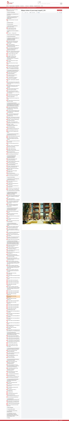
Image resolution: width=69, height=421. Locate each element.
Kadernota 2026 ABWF (11, 357)
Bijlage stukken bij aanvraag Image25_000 (11, 285)
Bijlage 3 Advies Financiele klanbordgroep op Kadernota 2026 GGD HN (13, 150)
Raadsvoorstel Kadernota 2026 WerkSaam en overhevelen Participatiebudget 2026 (12, 362)
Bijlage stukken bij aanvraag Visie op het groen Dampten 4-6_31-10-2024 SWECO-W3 (13, 330)
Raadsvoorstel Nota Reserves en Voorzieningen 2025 (12, 181)
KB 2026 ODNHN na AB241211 (12, 342)
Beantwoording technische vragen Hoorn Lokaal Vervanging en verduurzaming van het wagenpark (13, 92)
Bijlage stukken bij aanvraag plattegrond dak (13, 321)
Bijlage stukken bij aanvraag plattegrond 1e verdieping (13, 311)
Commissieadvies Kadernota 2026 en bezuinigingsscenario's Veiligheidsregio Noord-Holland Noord (13, 115)
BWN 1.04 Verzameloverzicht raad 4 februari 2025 (12, 405)
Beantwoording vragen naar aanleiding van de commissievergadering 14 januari (13, 66)
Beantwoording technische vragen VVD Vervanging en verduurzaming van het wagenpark (13, 86)
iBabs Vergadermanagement (53, 420)
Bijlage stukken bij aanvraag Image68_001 (11, 302)
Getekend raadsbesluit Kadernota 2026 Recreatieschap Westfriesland (13, 162)
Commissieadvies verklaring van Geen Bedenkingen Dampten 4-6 (13, 250)
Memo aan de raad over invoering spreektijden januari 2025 (12, 10)
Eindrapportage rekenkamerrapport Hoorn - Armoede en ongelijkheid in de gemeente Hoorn (12, 205)
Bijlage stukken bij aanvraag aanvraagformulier (11, 273)
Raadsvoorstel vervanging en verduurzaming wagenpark (11, 73)
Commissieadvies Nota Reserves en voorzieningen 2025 (12, 186)
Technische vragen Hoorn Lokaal (12, 53)
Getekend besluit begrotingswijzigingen (13, 403)
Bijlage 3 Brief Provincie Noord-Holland (13, 239)
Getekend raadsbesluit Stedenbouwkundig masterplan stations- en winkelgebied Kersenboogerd (13, 45)
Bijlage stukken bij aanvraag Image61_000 (11, 294)
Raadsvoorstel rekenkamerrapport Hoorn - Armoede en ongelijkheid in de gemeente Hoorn (13, 196)
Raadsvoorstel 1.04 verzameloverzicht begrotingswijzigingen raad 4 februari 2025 (13, 401)
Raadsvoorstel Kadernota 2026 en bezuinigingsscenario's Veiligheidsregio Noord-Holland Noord (12, 108)
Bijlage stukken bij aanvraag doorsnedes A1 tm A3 (13, 276)
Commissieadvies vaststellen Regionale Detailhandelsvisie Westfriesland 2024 (13, 233)
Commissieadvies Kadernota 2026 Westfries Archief (12, 388)
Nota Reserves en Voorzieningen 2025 (13, 188)
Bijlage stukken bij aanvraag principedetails (11, 328)
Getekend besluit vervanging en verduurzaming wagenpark (12, 75)
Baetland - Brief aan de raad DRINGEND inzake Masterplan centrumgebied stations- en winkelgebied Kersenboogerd (12, 58)
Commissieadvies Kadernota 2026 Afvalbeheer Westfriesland (12, 356)
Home (11, 7)
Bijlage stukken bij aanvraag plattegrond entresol (13, 323)
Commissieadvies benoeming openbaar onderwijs (13, 216)
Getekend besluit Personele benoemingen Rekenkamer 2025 (11, 28)
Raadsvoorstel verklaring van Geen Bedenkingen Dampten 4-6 (12, 246)
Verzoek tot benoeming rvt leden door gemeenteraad (13, 219)
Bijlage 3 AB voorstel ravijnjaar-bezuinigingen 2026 (12, 171)
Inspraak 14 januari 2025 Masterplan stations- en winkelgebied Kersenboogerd (13, 68)
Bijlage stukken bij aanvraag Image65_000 (11, 296)
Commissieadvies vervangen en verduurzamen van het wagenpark (12, 78)
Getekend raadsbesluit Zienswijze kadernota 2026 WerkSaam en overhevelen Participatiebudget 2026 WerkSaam (13, 366)
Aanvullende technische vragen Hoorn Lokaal (13, 98)
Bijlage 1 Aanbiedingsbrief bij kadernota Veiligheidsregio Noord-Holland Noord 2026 (13, 117)
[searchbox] (49, 4)
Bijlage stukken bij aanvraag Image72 (13, 307)
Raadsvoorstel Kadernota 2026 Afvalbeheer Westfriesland (12, 351)
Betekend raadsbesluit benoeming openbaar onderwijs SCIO (12, 214)
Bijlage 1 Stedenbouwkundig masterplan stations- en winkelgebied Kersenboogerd (13, 52)
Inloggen (60, 420)
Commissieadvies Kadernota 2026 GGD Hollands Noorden (13, 141)
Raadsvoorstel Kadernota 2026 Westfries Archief (12, 383)
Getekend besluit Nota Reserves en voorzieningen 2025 (12, 184)
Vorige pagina (60, 10)
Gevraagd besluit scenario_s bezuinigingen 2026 (11, 390)
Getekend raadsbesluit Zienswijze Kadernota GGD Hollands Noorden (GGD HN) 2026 (12, 138)
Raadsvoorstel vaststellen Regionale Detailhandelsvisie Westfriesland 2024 (13, 227)
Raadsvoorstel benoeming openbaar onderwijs (12, 212)
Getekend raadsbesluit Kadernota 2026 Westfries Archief (13, 385)
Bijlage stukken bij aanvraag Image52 (13, 292)
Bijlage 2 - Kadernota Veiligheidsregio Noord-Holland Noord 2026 (13, 120)
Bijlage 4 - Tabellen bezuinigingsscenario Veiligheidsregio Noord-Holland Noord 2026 (12, 125)
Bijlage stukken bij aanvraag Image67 (13, 300)
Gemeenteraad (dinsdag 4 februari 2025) (21, 7)
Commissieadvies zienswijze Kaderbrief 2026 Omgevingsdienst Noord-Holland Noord (13, 341)
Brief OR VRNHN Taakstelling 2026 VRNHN (12, 132)
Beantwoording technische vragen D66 (13, 94)
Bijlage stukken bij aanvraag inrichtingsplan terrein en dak (11, 309)
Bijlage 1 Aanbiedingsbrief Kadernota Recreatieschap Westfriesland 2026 (13, 166)
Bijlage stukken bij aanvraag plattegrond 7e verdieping (13, 318)
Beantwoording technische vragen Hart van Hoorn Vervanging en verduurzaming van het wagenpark (13, 83)
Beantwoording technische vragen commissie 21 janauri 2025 (12, 96)
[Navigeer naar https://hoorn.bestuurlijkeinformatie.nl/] (10, 3)
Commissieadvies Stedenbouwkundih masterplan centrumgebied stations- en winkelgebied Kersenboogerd (13, 49)
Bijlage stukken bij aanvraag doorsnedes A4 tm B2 (13, 278)
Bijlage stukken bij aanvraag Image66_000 (11, 299)
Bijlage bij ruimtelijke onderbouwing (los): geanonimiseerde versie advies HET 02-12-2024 (13, 270)
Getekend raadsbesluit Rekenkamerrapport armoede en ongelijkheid (13, 199)
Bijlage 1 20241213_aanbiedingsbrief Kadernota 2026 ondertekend (13, 146)
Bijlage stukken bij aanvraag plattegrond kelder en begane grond (13, 325)
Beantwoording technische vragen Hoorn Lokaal (12, 61)
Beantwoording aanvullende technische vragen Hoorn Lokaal (13, 101)
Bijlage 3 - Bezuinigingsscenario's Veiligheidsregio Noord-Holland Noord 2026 (13, 122)
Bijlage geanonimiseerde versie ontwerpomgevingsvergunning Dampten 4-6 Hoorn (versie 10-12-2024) (13, 255)
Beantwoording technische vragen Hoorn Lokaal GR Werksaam (12, 372)
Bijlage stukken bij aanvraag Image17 (13, 281)
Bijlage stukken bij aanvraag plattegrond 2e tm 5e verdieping (13, 314)
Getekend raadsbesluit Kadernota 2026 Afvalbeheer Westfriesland (13, 353)
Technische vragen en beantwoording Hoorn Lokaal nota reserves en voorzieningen (13, 190)
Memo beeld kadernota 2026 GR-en (13, 175)
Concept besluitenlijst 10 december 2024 (12, 20)
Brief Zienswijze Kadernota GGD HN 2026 (13, 144)
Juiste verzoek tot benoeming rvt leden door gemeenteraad (13, 221)
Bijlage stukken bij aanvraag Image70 (13, 304)
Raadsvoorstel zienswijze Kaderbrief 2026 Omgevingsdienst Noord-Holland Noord (13, 336)
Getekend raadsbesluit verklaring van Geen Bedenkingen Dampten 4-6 (13, 248)
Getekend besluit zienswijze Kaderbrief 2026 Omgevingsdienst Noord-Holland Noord (13, 338)
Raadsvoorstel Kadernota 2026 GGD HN (14, 136)
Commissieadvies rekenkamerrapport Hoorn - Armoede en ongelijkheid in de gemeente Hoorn (13, 202)
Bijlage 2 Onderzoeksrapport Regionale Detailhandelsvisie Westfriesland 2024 (13, 237)
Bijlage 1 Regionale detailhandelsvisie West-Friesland (13, 235)
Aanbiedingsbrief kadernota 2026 (13, 393)
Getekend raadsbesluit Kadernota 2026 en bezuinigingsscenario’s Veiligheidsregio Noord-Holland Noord (13, 111)
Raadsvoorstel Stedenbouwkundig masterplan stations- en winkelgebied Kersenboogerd (12, 42)
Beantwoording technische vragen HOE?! (12, 63)
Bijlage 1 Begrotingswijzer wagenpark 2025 (13, 80)
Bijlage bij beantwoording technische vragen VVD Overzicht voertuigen (13, 89)
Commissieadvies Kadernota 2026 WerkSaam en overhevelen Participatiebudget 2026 (12, 369)
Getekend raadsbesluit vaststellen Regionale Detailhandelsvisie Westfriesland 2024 (13, 230)
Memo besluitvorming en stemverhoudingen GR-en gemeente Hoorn (13, 128)
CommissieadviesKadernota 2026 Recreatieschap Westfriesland (12, 164)
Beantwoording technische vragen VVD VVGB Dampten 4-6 (13, 253)
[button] (61, 4)
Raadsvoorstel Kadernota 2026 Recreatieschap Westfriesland (12, 159)
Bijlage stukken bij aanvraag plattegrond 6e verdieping (13, 316)
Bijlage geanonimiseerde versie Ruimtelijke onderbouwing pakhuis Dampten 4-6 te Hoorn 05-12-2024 (13, 259)
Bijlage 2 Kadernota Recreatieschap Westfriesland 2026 (12, 169)
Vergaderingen (14, 7)
